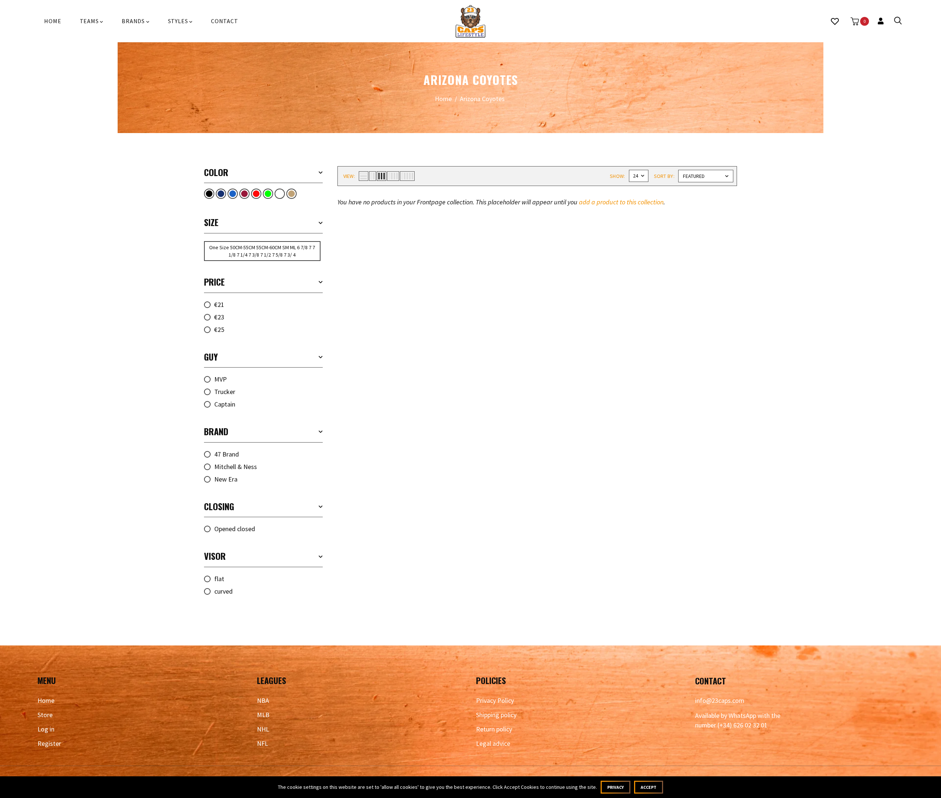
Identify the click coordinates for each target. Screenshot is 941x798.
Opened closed (234, 529)
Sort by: (664, 176)
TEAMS (90, 21)
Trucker (224, 391)
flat (219, 579)
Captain (224, 404)
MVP (220, 379)
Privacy (615, 787)
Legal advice (493, 743)
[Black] (209, 194)
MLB (263, 715)
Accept (648, 787)
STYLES (179, 21)
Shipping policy (496, 715)
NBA (263, 700)
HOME (52, 21)
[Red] (256, 194)
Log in (45, 729)
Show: (617, 176)
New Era (225, 479)
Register (49, 743)
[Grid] (244, 194)
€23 (219, 317)
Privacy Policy (495, 700)
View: (349, 176)
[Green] (268, 194)
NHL (263, 729)
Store (45, 715)
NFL (262, 743)
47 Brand (226, 454)
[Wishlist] (834, 21)
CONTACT (224, 21)
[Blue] (233, 194)
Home (443, 98)
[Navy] (221, 194)
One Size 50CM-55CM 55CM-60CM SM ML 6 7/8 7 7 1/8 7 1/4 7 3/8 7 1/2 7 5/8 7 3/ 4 (262, 251)
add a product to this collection (621, 202)
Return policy (494, 729)
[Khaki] (291, 194)
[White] (280, 194)
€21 (219, 304)
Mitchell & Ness (235, 466)
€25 (219, 329)
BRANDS (134, 21)
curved (223, 591)
